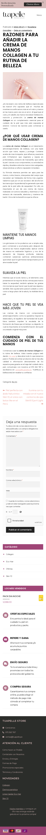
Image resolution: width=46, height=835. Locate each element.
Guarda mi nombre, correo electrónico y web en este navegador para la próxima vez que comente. (23, 503)
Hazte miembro (16, 809)
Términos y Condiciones (12, 772)
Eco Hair (9, 561)
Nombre (10, 470)
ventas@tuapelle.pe (13, 737)
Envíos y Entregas (10, 759)
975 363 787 (10, 732)
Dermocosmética (10, 790)
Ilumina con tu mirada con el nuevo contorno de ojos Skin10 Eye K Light (33, 395)
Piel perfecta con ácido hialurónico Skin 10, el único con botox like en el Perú (13, 397)
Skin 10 (9, 576)
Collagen (10, 554)
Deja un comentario (23, 30)
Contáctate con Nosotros (13, 754)
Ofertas (9, 569)
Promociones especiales (12, 768)
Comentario (11, 436)
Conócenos (10, 728)
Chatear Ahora (32, 4)
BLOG (14, 382)
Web (8, 491)
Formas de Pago (9, 763)
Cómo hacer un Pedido (12, 750)
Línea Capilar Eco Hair (11, 794)
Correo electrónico (14, 480)
